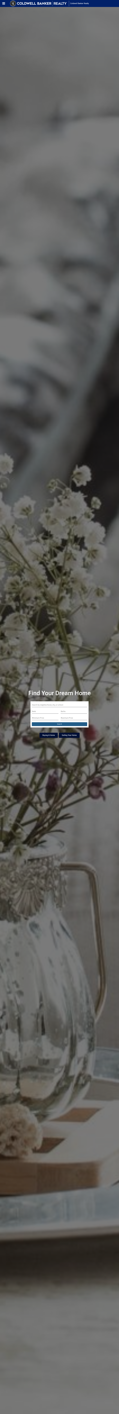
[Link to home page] (39, 3)
